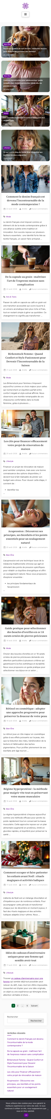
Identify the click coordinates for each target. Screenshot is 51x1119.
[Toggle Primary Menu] (25, 14)
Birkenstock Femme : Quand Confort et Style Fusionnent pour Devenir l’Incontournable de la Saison (25, 1063)
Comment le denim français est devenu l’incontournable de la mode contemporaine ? (25, 200)
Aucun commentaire (39, 209)
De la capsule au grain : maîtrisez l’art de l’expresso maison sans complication (25, 280)
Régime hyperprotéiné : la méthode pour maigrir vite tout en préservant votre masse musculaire (25, 792)
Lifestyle (7, 148)
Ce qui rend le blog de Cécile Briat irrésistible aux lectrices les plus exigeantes (22, 153)
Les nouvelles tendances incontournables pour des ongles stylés (24, 119)
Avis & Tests (11, 297)
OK (26, 1115)
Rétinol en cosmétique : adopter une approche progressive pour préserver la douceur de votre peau (25, 712)
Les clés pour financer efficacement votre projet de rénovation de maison (25, 445)
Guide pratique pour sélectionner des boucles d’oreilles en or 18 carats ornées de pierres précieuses (25, 632)
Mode (6, 113)
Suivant (34, 1006)
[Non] (47, 1109)
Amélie (24, 209)
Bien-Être (7, 44)
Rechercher (12, 1017)
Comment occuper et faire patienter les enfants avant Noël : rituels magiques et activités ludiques (26, 876)
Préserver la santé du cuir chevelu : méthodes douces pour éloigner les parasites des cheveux (25, 50)
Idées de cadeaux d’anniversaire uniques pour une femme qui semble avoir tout (25, 956)
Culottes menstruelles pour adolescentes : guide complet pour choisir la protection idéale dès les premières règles (23, 83)
